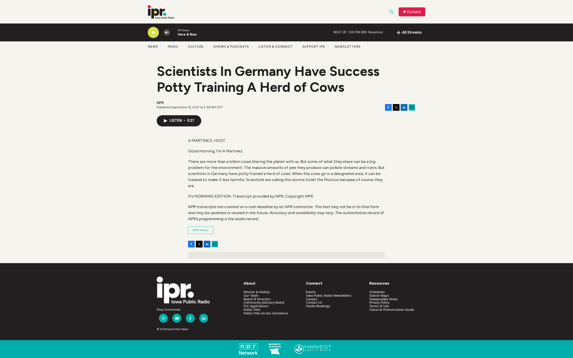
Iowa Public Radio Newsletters (328, 295)
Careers (312, 299)
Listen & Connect (276, 47)
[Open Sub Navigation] (161, 46)
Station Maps (379, 295)
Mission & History (257, 292)
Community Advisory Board (264, 302)
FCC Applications (256, 306)
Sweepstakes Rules (383, 299)
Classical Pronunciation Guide (391, 309)
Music (173, 47)
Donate (414, 11)
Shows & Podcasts (231, 47)
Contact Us (314, 302)
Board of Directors (257, 299)
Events (311, 292)
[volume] (167, 33)
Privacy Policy (379, 302)
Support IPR (313, 47)
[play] (153, 32)
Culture (196, 47)
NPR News (201, 230)
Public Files (252, 309)
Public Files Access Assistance (266, 313)
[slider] (174, 32)
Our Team (251, 295)
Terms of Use (379, 306)
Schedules (377, 292)
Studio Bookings (318, 306)
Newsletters (348, 47)
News (153, 47)
